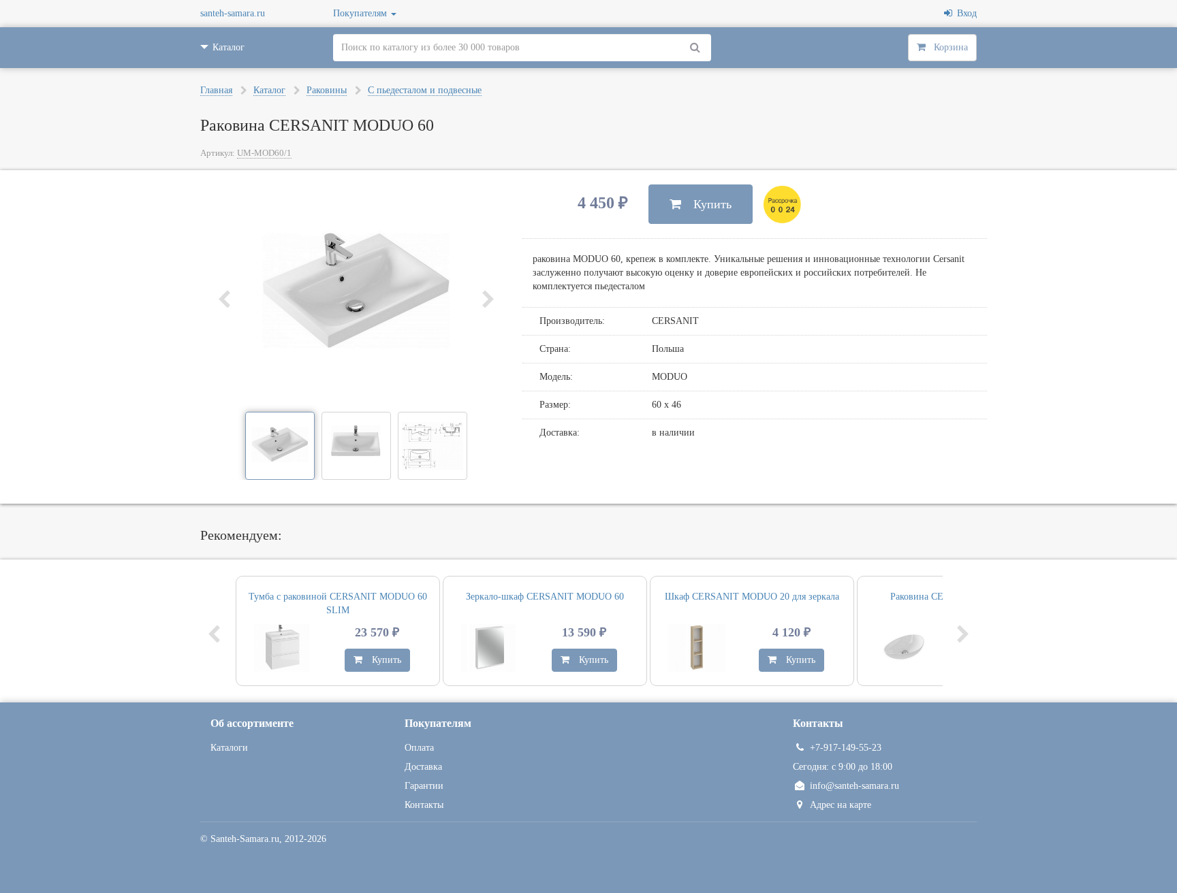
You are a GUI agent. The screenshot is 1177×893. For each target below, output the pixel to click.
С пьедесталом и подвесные (425, 90)
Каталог (269, 90)
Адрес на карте (840, 805)
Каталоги (229, 748)
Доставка (423, 767)
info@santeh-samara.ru (854, 786)
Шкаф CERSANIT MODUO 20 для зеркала (752, 596)
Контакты (424, 805)
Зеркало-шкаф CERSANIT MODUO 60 (545, 596)
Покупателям (361, 13)
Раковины (327, 90)
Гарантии (424, 786)
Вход (964, 13)
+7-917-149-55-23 (845, 748)
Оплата (419, 748)
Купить (706, 204)
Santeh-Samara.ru (244, 839)
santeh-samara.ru (232, 13)
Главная (216, 90)
